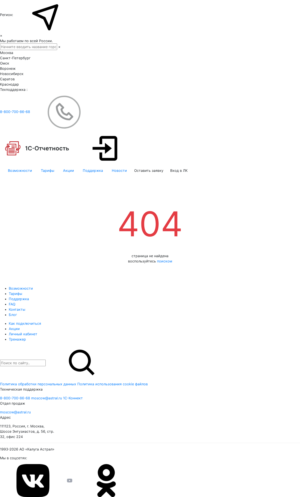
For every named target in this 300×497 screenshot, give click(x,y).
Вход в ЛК (179, 170)
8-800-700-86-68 (15, 111)
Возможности (20, 170)
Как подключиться (25, 323)
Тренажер (17, 339)
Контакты (17, 309)
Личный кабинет (23, 334)
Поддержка (93, 170)
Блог (13, 314)
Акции (68, 170)
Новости (119, 170)
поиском (164, 261)
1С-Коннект (73, 398)
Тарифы (47, 170)
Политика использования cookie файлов (112, 384)
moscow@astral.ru (47, 398)
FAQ (12, 304)
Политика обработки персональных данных (38, 384)
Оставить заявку (148, 170)
